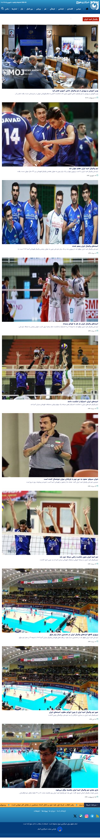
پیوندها (44, 811)
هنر (45, 9)
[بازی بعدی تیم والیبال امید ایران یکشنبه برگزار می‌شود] (50, 756)
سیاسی (78, 9)
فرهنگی (52, 9)
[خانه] (87, 13)
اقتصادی (70, 9)
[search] (2, 8)
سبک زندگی (66, 18)
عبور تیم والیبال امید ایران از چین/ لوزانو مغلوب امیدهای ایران (73, 712)
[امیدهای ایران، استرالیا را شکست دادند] (50, 367)
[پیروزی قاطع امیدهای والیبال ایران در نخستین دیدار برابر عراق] (50, 600)
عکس (7, 9)
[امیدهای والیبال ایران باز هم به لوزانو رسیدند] (50, 290)
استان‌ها (15, 9)
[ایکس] (75, 816)
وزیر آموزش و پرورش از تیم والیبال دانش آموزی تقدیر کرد (75, 90)
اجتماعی (61, 9)
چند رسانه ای (77, 18)
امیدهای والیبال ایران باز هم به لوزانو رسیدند (80, 323)
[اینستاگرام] (86, 816)
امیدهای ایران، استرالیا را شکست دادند (83, 401)
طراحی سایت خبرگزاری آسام (47, 829)
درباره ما (52, 811)
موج (59, 824)
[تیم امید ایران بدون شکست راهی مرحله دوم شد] (50, 523)
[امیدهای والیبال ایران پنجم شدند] (50, 212)
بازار (22, 9)
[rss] (97, 816)
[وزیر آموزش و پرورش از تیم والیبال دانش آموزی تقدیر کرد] (50, 57)
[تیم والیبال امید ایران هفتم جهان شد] (50, 134)
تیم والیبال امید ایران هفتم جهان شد (83, 168)
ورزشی (38, 9)
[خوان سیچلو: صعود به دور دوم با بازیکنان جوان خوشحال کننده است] (50, 445)
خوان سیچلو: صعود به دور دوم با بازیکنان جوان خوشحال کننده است (71, 479)
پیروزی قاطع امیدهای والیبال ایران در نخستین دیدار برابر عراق (74, 634)
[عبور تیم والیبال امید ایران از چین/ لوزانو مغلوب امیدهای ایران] (50, 678)
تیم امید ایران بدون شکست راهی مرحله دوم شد (79, 556)
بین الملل (30, 9)
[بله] (81, 816)
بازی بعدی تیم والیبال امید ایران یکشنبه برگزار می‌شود (77, 789)
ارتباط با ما (61, 811)
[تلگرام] (92, 816)
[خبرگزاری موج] (94, 5)
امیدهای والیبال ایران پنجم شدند (85, 246)
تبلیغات (37, 811)
